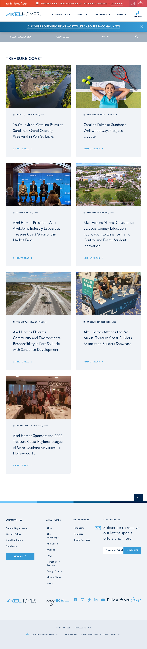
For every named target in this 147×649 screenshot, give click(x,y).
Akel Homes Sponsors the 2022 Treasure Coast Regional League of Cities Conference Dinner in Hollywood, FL (38, 444)
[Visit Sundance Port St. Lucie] (140, 3)
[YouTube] (103, 600)
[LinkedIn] (96, 600)
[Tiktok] (89, 600)
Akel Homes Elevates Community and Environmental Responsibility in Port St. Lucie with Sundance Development (37, 341)
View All (19, 556)
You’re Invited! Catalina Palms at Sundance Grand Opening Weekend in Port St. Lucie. (38, 130)
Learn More (117, 3)
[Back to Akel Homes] (133, 3)
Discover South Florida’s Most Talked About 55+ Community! (73, 26)
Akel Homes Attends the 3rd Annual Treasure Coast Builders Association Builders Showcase (108, 338)
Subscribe (132, 550)
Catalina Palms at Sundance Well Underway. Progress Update (105, 130)
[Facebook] (76, 600)
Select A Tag (62, 37)
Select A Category (20, 37)
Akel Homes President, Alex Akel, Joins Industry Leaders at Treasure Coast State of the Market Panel (36, 231)
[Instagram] (83, 600)
